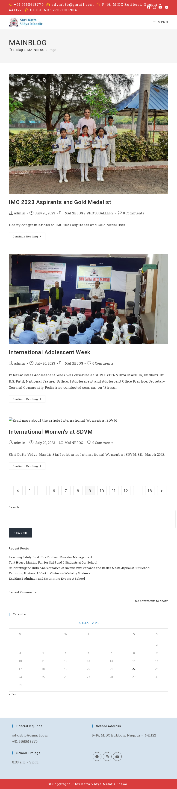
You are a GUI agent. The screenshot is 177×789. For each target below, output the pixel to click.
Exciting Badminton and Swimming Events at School (47, 578)
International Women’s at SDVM (51, 432)
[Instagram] (107, 756)
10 (102, 491)
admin (19, 213)
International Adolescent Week (49, 352)
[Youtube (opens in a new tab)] (160, 7)
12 (126, 491)
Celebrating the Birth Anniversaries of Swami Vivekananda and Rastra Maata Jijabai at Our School (79, 568)
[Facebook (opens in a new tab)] (149, 7)
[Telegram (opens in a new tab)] (166, 7)
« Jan (12, 694)
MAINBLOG (74, 213)
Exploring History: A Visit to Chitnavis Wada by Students (49, 573)
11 (114, 491)
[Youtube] (117, 756)
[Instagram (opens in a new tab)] (154, 7)
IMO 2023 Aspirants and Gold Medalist (60, 202)
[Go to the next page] (161, 490)
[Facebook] (97, 756)
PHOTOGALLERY (100, 213)
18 (150, 491)
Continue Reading (29, 235)
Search (14, 507)
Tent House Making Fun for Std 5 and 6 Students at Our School (53, 562)
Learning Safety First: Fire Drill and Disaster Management (50, 557)
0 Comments (133, 213)
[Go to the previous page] (18, 490)
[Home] (10, 50)
